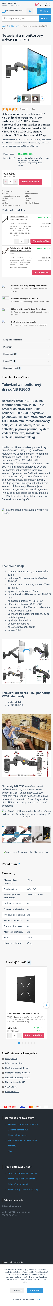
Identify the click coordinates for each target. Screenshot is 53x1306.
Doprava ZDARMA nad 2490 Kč (22, 1173)
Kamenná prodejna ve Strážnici (22, 1179)
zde (38, 1299)
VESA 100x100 (12, 1091)
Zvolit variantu (41, 272)
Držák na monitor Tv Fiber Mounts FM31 (19, 217)
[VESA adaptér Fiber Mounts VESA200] (26, 989)
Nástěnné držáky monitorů (17, 1073)
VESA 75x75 (11, 1087)
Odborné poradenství (18, 1130)
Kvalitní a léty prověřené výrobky (23, 1189)
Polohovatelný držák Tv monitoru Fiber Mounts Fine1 (20, 250)
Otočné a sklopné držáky (17, 1068)
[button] (19, 1043)
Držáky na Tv (14, 26)
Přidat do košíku (30, 181)
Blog (10, 1151)
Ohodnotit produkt (27, 109)
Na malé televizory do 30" (17, 1077)
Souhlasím (35, 1290)
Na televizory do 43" (15, 1082)
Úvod (4, 26)
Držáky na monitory (14, 1063)
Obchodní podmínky (17, 1135)
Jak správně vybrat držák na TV (22, 1140)
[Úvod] (12, 11)
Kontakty (12, 1146)
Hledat (44, 18)
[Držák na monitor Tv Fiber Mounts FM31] (5, 219)
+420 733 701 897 (9, 3)
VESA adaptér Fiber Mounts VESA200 (24, 1013)
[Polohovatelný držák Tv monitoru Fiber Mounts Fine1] (5, 251)
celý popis (33, 146)
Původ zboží (9, 864)
